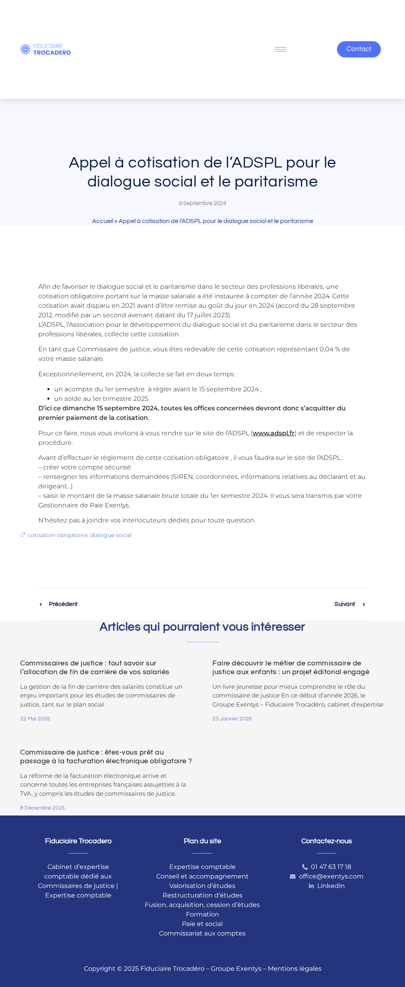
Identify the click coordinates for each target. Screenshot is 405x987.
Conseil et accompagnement (202, 876)
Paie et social (202, 924)
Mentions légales (295, 968)
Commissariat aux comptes (202, 933)
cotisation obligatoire (57, 535)
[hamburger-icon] (281, 49)
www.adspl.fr (274, 433)
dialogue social (111, 535)
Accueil (102, 221)
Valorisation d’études (202, 886)
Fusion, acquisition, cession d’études (202, 905)
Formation (202, 914)
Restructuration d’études (202, 895)
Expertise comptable (202, 867)
